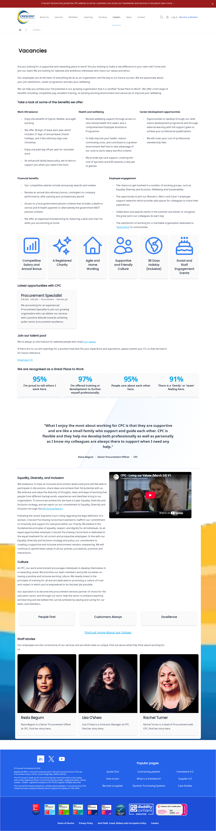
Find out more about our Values (108, 632)
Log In (174, 17)
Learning (88, 17)
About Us (44, 17)
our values (90, 341)
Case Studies (185, 785)
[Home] (20, 29)
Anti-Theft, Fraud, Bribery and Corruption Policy (122, 823)
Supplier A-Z (185, 778)
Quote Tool (113, 771)
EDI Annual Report (52, 508)
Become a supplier (112, 785)
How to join (112, 778)
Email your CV (25, 360)
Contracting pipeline (149, 771)
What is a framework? (149, 778)
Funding (103, 17)
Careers (116, 17)
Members (73, 17)
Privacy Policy (86, 823)
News (129, 17)
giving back (123, 227)
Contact (141, 17)
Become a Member (188, 17)
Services (59, 17)
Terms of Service (65, 823)
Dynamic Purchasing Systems (149, 785)
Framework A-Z (185, 771)
